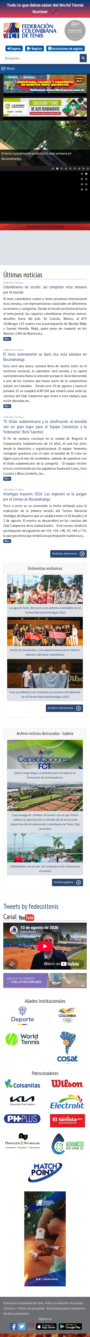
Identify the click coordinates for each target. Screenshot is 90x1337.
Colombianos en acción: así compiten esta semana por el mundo (45, 289)
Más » (7, 338)
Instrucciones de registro (67, 48)
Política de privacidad (31, 1308)
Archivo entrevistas (61, 708)
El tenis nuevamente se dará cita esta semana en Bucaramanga (45, 356)
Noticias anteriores (65, 554)
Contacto (9, 1308)
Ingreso (16, 48)
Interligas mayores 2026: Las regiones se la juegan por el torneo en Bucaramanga (45, 496)
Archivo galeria (64, 882)
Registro (36, 48)
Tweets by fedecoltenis (30, 906)
